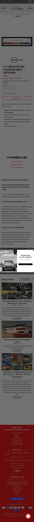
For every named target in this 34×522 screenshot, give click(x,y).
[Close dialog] (33, 251)
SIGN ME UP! (25, 264)
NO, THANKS (25, 266)
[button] (28, 516)
